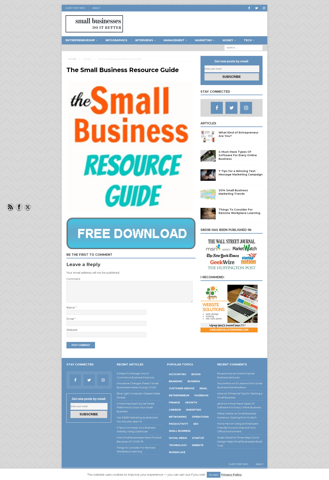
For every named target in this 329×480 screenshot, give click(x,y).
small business (179, 430)
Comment (73, 279)
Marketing (203, 40)
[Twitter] (256, 8)
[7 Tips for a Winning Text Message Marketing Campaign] (208, 178)
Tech (248, 40)
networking (178, 416)
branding (175, 381)
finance (174, 402)
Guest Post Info (75, 8)
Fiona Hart (223, 423)
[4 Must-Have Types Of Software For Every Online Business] (208, 159)
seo (195, 423)
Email (70, 319)
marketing (193, 409)
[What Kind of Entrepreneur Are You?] (208, 140)
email (203, 388)
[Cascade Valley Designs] (229, 330)
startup (198, 438)
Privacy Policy (231, 474)
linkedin (175, 409)
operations (200, 416)
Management (174, 40)
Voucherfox (224, 383)
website (197, 445)
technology (178, 445)
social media (178, 438)
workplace (177, 452)
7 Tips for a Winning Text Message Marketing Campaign (241, 172)
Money (228, 40)
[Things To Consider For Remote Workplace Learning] (208, 217)
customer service (181, 388)
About (96, 8)
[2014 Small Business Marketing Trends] (208, 198)
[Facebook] (249, 8)
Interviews (144, 40)
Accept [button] (213, 474)
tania (220, 393)
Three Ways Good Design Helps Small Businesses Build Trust (239, 441)
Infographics (116, 40)
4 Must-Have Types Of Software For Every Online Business (238, 155)
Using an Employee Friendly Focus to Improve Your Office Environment (237, 427)
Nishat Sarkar (225, 413)
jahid (220, 403)
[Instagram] (264, 8)
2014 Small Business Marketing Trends (233, 192)
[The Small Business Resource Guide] (131, 247)
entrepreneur (179, 395)
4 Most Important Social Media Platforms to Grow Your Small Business (135, 407)
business (194, 381)
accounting (177, 374)
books (195, 374)
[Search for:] (243, 47)
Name (71, 307)
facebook (201, 395)
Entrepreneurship (80, 40)
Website (71, 330)
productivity (178, 423)
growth (191, 402)
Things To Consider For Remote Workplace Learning (239, 211)
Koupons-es (224, 373)
